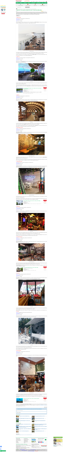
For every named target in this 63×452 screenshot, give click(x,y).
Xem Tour (45, 203)
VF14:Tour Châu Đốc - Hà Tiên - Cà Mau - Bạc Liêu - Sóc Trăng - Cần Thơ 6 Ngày (31, 200)
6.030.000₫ (45, 399)
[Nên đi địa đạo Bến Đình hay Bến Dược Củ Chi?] (33, 432)
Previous (16, 5)
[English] (46, 1)
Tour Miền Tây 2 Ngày (38, 449)
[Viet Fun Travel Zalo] (42, 442)
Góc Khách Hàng (25, 438)
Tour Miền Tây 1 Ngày (27, 449)
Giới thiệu (34, 1)
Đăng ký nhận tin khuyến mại (41, 438)
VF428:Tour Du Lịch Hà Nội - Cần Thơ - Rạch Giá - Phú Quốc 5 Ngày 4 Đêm (31, 398)
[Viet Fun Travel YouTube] (41, 442)
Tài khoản (44, 1)
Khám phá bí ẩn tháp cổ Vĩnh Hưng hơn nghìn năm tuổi (40, 420)
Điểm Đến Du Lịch (18, 434)
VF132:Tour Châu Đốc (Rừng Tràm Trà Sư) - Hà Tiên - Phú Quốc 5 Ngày (30, 267)
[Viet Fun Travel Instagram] (40, 442)
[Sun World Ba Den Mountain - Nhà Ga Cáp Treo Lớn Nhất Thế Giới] (33, 427)
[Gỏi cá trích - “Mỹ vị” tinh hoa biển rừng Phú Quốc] (17, 432)
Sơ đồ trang (17, 442)
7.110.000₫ (45, 268)
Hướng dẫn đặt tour (26, 440)
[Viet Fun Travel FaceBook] (38, 442)
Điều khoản (38, 1)
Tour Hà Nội (41, 450)
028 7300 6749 (27, 0)
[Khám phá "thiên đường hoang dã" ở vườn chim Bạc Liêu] (17, 421)
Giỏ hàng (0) (41, 1)
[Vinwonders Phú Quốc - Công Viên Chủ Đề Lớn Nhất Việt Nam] (17, 429)
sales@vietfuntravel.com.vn (36, 446)
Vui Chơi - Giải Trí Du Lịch (24, 434)
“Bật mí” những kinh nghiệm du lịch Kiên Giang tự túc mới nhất (25, 418)
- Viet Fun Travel (24, 448)
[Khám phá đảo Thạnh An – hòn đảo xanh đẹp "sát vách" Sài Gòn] (17, 425)
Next (46, 5)
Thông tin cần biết (18, 438)
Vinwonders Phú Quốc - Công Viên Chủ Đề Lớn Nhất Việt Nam (25, 428)
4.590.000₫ (45, 89)
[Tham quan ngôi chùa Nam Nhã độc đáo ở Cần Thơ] (33, 417)
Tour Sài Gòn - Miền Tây (18, 450)
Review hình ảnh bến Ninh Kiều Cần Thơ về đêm (39, 418)
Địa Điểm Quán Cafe (30, 434)
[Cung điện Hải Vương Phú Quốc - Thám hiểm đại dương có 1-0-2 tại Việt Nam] (33, 429)
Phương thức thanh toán (26, 439)
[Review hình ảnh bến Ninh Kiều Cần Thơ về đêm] (33, 419)
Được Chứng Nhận (33, 438)
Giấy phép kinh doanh (18, 439)
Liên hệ (24, 442)
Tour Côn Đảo (38, 450)
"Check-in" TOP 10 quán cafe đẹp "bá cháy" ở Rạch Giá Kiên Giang (29, 10)
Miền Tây (21, 434)
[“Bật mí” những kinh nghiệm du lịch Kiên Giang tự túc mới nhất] (17, 419)
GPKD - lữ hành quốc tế (18, 440)
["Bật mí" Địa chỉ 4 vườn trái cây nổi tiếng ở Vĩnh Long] (17, 417)
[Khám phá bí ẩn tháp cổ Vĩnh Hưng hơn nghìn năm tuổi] (33, 421)
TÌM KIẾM (28, 7)
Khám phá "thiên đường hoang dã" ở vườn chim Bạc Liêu (24, 420)
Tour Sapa (44, 450)
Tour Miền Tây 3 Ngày (43, 449)
